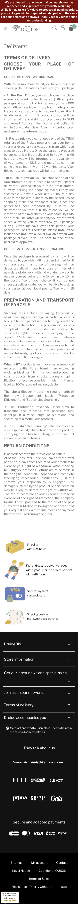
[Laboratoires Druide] (26, 28)
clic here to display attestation (27, 731)
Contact (62, 863)
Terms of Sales (39, 879)
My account (39, 863)
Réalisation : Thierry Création (31, 887)
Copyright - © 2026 (52, 871)
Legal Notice (21, 871)
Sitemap (17, 863)
